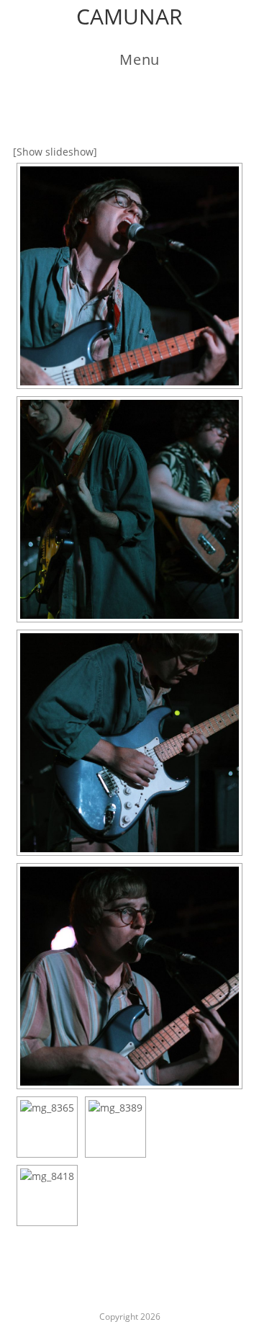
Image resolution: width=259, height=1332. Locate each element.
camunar (129, 16)
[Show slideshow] (55, 151)
